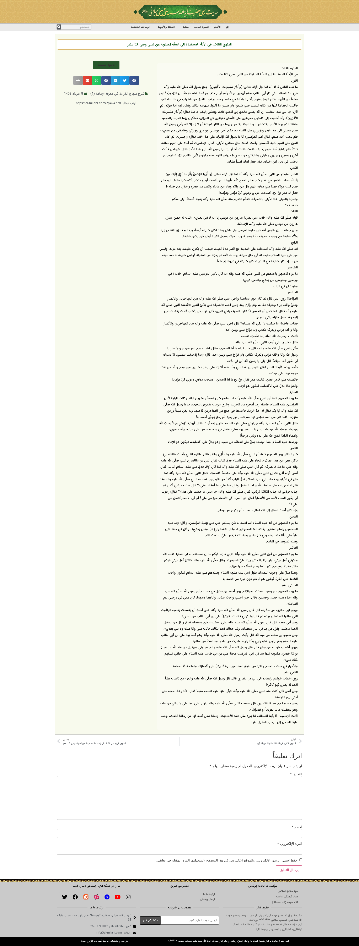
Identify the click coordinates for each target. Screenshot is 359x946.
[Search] (59, 26)
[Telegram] (107, 897)
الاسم (297, 827)
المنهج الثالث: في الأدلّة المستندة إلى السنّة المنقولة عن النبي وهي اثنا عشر (179, 44)
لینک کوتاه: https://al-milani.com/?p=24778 (106, 103)
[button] (106, 65)
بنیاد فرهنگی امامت (287, 897)
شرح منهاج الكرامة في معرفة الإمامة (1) (117, 93)
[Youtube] (117, 897)
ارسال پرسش (207, 899)
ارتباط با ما (209, 894)
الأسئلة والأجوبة (166, 27)
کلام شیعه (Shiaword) (285, 902)
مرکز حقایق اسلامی (288, 891)
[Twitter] (64, 897)
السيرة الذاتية (201, 27)
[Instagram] (128, 897)
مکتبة (185, 27)
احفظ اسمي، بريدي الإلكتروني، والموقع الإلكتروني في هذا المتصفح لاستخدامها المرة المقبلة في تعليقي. (227, 860)
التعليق (296, 774)
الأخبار (217, 27)
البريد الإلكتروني (289, 843)
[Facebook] (75, 897)
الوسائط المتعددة (140, 27)
